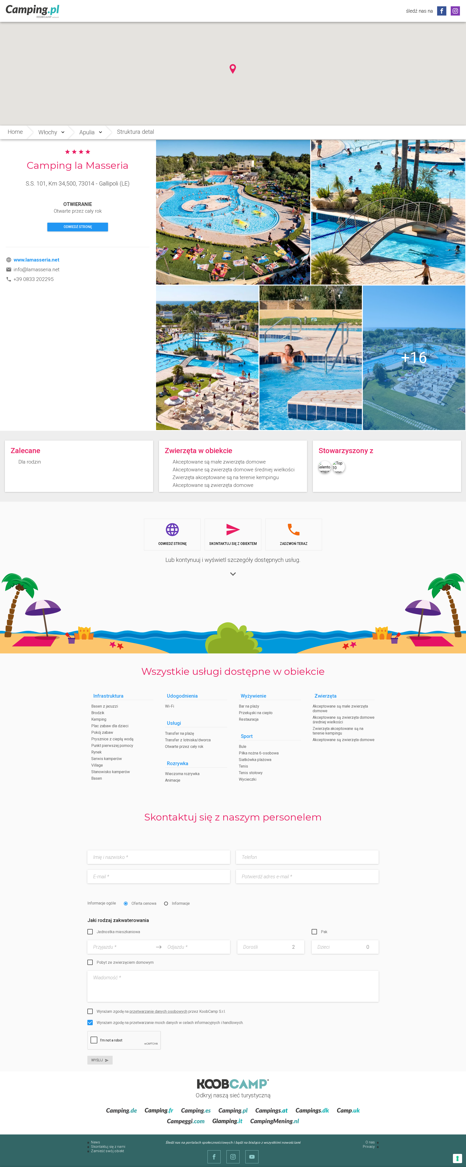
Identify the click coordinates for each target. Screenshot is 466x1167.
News (95, 1142)
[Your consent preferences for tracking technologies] (457, 1158)
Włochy (47, 132)
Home (15, 131)
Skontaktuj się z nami (108, 1147)
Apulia (87, 132)
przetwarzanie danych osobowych (158, 1011)
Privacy (369, 1147)
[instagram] (455, 11)
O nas (370, 1142)
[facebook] (441, 11)
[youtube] (251, 1156)
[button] (233, 69)
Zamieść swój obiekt (107, 1151)
